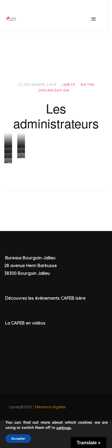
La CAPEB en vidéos (25, 323)
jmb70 (68, 85)
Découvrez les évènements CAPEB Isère (45, 298)
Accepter (18, 438)
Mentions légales (50, 407)
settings (63, 428)
